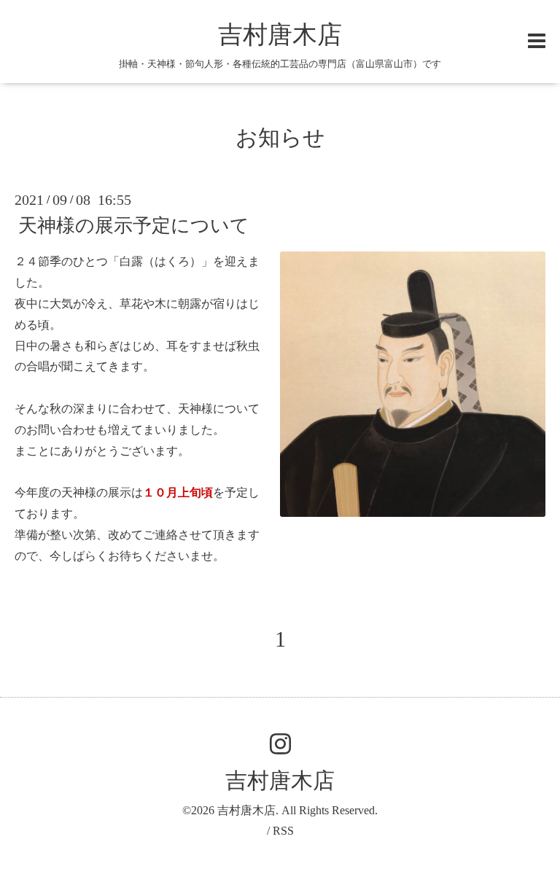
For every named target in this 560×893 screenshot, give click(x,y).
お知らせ (280, 137)
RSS (283, 830)
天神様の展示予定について (133, 225)
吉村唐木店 (280, 34)
